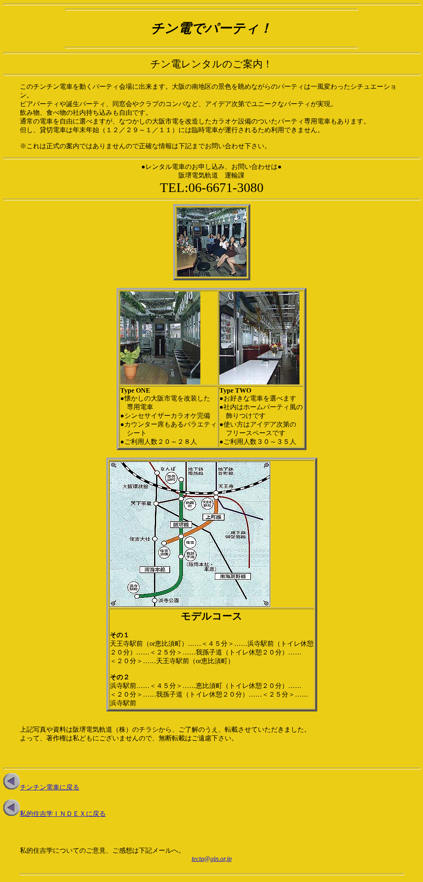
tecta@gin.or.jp (212, 858)
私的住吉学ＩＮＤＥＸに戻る (63, 813)
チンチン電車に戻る (49, 787)
